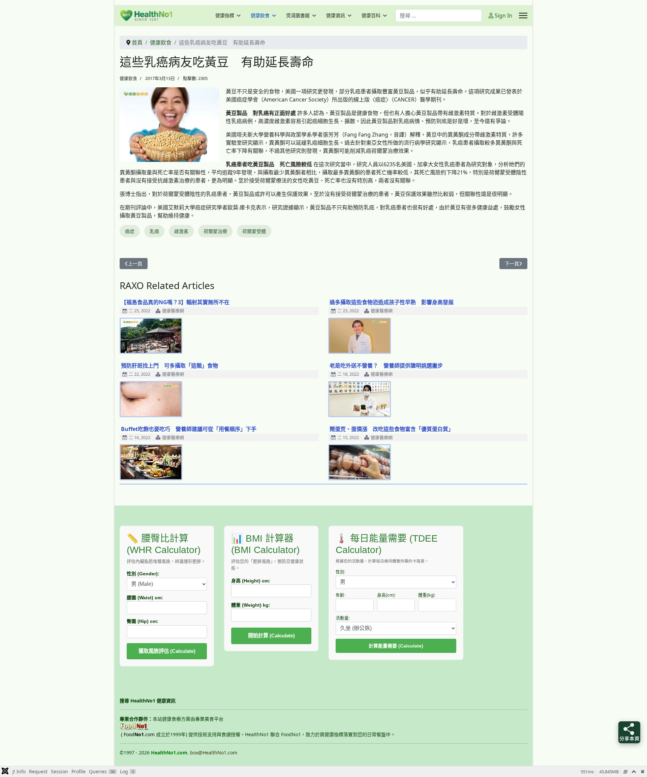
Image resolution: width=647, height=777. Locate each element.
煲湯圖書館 (298, 15)
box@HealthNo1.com (213, 752)
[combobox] (438, 15)
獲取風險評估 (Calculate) (166, 651)
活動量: (343, 618)
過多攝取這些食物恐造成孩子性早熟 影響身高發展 (392, 302)
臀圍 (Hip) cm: (142, 621)
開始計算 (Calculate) (271, 635)
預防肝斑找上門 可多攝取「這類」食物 (169, 365)
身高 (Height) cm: (250, 580)
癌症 (129, 231)
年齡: (341, 595)
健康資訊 (335, 15)
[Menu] (523, 15)
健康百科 (371, 15)
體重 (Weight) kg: (250, 605)
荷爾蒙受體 (254, 231)
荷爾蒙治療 (215, 231)
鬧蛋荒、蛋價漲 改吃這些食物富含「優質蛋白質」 (392, 429)
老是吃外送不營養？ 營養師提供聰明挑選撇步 (386, 365)
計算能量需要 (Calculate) (396, 646)
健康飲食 (260, 15)
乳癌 (154, 231)
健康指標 (224, 15)
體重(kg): (427, 595)
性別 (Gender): (143, 573)
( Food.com (138, 734)
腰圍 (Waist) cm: (145, 597)
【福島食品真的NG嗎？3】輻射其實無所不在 (175, 302)
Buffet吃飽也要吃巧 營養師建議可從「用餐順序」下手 (188, 429)
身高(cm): (386, 595)
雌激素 (181, 231)
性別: (341, 572)
